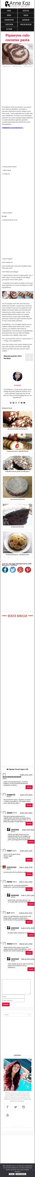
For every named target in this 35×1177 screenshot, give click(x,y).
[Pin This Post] (28, 572)
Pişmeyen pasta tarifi (23, 564)
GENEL (9, 10)
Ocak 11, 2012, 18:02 (25, 882)
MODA (9, 15)
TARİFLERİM (9, 24)
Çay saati (12, 564)
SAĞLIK (26, 15)
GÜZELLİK (26, 10)
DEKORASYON (9, 20)
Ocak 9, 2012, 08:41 (28, 830)
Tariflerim (13, 565)
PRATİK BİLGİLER (26, 24)
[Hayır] (33, 1170)
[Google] (11, 403)
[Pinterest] (13, 403)
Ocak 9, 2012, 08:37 (26, 813)
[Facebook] (19, 403)
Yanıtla (29, 787)
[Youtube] (21, 403)
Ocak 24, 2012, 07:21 (25, 913)
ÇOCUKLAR (25, 20)
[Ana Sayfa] (17, 7)
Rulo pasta (6, 565)
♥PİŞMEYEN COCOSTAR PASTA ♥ (12, 128)
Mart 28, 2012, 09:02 (27, 959)
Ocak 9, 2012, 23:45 (26, 851)
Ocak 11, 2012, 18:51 (27, 895)
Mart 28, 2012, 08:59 (25, 944)
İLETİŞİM (9, 29)
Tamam (12, 1174)
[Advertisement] (17, 88)
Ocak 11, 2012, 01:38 (25, 867)
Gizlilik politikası (20, 1174)
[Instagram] (16, 403)
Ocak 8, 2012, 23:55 (26, 775)
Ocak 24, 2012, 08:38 (27, 928)
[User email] (24, 403)
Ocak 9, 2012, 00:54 (26, 795)
